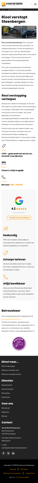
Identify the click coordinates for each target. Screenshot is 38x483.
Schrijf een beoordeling (19, 218)
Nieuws (4, 416)
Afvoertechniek (7, 389)
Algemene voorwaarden (12, 473)
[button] (35, 4)
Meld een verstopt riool (10, 370)
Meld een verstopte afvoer (11, 374)
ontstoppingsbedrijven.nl (11, 319)
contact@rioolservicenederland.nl (14, 448)
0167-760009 (16, 184)
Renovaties (6, 393)
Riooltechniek (7, 385)
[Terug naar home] (12, 4)
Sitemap (13, 469)
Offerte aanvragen (8, 366)
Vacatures (5, 412)
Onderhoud (6, 397)
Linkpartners (30, 473)
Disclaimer (24, 469)
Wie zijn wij (6, 408)
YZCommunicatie (22, 477)
